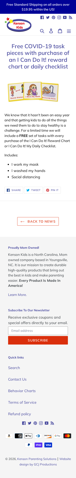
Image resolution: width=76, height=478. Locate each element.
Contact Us (17, 379)
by (31, 464)
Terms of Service (22, 402)
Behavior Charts (22, 390)
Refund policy (19, 414)
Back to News (41, 221)
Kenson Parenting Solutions (36, 459)
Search (14, 367)
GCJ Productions (45, 464)
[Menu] (68, 30)
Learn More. (17, 294)
